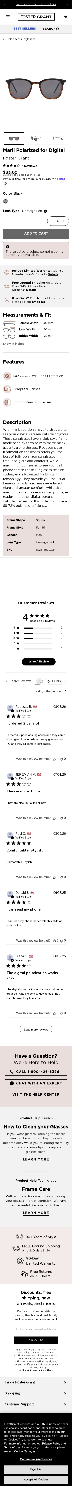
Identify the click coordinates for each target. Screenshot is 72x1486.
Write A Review (39, 661)
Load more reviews (36, 1029)
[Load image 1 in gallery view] (14, 139)
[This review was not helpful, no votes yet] (61, 759)
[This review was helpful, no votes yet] (54, 759)
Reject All (36, 1469)
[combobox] (50, 691)
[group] (36, 1382)
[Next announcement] (67, 4)
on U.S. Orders (40, 1276)
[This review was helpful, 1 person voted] (54, 940)
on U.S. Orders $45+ (36, 1250)
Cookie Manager (24, 1451)
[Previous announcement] (5, 4)
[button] (7, 16)
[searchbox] (21, 681)
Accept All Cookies (36, 1479)
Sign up (36, 1340)
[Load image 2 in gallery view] (36, 139)
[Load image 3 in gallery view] (58, 139)
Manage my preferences (36, 1459)
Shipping (8, 175)
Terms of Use (12, 1447)
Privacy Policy (51, 1443)
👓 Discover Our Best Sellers (36, 4)
